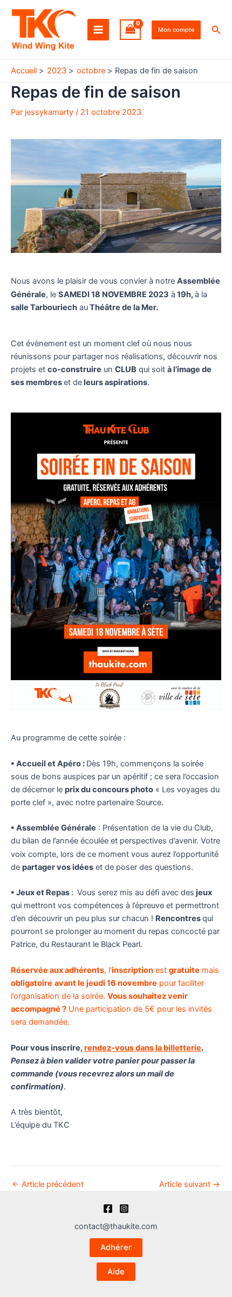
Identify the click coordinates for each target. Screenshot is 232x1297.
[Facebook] (108, 1208)
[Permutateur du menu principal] (98, 29)
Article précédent (48, 1185)
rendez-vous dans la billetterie (142, 1048)
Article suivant (189, 1185)
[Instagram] (124, 1208)
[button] (176, 29)
